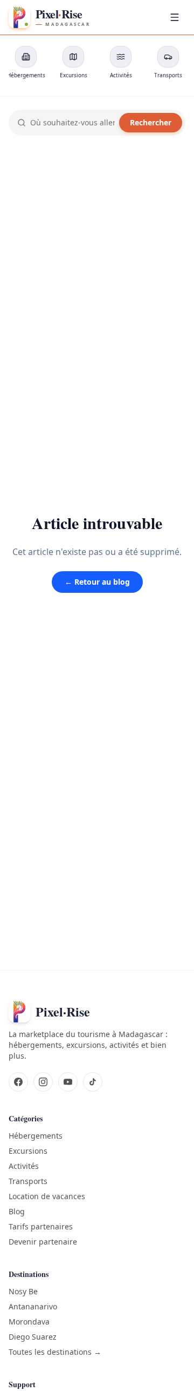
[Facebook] (18, 1082)
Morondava (29, 1321)
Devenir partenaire (43, 1241)
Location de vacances (47, 1196)
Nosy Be (23, 1291)
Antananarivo (33, 1306)
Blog (17, 1211)
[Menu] (174, 17)
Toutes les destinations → (55, 1352)
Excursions (28, 1151)
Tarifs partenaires (41, 1226)
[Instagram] (43, 1082)
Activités (24, 1166)
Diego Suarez (33, 1337)
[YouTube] (68, 1082)
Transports (28, 1181)
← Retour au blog (97, 582)
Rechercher (150, 122)
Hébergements (36, 1136)
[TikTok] (92, 1082)
